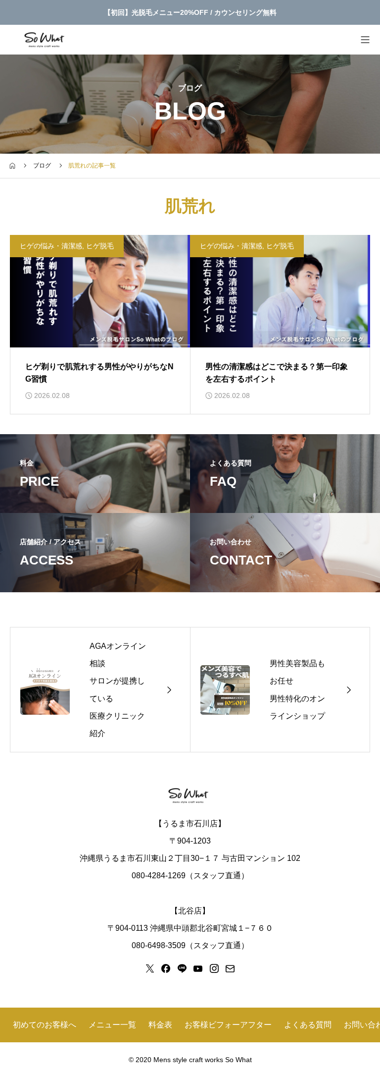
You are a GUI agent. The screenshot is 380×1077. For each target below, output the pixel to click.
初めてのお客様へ (44, 1024)
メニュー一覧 (112, 1024)
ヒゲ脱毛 (100, 246)
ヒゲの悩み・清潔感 (51, 246)
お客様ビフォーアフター (228, 1024)
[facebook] (165, 968)
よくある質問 (308, 1024)
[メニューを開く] (365, 40)
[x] (149, 968)
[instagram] (214, 968)
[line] (182, 968)
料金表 (160, 1024)
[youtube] (197, 968)
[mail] (230, 968)
